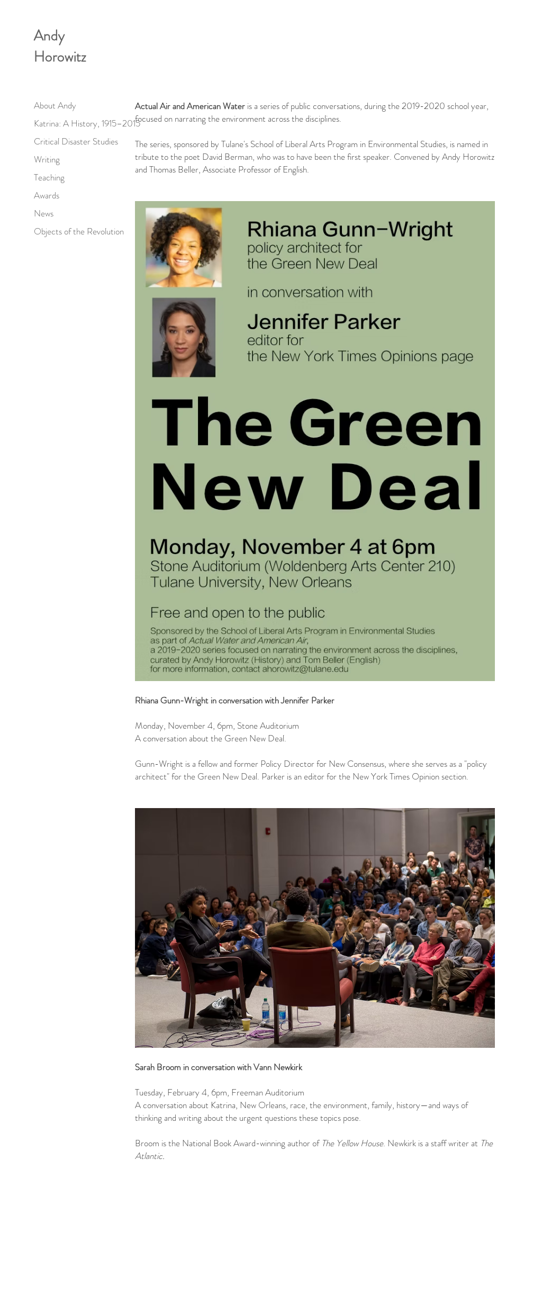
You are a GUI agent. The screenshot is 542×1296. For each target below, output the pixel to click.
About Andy (55, 105)
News (43, 213)
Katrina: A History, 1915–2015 (87, 123)
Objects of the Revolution (79, 231)
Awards (46, 195)
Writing (47, 159)
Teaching (49, 177)
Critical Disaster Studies (76, 141)
